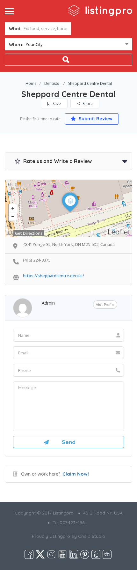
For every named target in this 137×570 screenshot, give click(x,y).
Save (56, 103)
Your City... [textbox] (36, 44)
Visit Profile (105, 304)
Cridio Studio (91, 536)
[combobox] (68, 45)
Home (31, 83)
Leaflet (119, 231)
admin (48, 303)
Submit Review (94, 119)
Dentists (51, 83)
